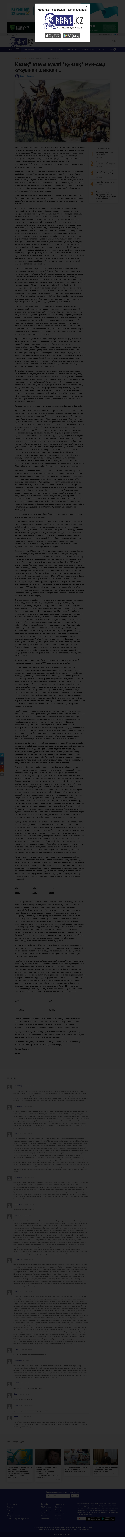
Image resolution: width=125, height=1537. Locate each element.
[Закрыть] (87, 6)
